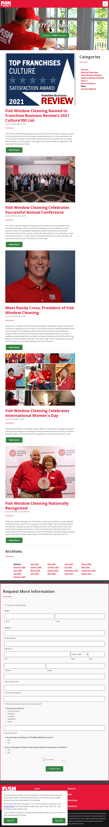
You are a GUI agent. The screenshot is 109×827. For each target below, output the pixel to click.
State (73, 659)
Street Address (10, 638)
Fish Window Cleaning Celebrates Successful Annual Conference (37, 210)
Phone (7, 670)
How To (84, 80)
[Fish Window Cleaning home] (6, 4)
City (5, 659)
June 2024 (35, 574)
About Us (71, 788)
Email (49, 670)
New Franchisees (88, 83)
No (8, 743)
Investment (73, 800)
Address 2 (8, 649)
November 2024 (71, 570)
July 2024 (17, 574)
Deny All (58, 821)
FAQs (70, 794)
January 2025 (53, 570)
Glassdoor (11, 719)
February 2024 (19, 577)
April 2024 (69, 574)
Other (9, 721)
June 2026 (35, 564)
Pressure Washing (88, 89)
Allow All (10, 821)
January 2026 (36, 567)
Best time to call (11, 681)
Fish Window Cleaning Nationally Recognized (37, 505)
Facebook (11, 714)
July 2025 (68, 567)
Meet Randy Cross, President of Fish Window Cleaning (39, 310)
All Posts (84, 69)
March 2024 (86, 574)
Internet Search (13, 711)
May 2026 (51, 564)
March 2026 (86, 564)
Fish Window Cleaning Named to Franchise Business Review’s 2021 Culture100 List (37, 115)
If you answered (10, 733)
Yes (8, 740)
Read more (15, 150)
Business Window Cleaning (92, 78)
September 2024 (88, 570)
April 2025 (18, 570)
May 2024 (51, 574)
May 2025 (86, 567)
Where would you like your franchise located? (23, 704)
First (6, 621)
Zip (90, 659)
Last (57, 621)
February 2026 (19, 567)
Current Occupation (12, 693)
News (83, 86)
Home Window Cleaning (91, 75)
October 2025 (53, 567)
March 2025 (35, 570)
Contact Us (72, 806)
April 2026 (69, 564)
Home (37, 788)
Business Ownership (89, 72)
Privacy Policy (9, 806)
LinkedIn (10, 716)
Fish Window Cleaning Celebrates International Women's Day (37, 413)
